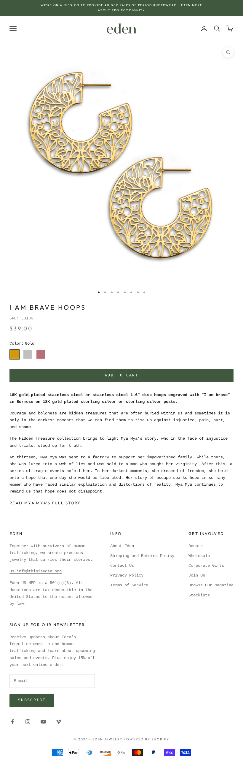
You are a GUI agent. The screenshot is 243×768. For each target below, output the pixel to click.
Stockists (199, 595)
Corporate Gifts (206, 565)
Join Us (196, 575)
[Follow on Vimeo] (59, 722)
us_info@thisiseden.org (35, 571)
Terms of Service (129, 585)
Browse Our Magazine (211, 585)
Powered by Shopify (146, 739)
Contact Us (122, 565)
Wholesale (199, 555)
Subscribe (32, 700)
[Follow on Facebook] (12, 722)
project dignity (128, 10)
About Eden (122, 546)
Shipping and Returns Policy (142, 555)
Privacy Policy (126, 575)
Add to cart (121, 375)
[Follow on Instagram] (28, 722)
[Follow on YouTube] (43, 722)
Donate (195, 546)
